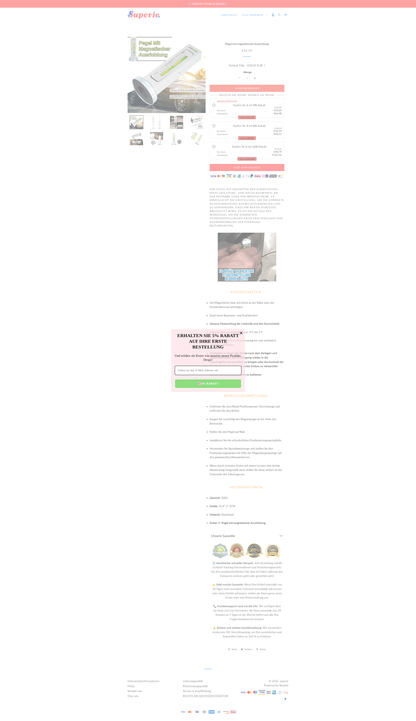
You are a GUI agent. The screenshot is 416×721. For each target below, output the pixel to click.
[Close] (241, 333)
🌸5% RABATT (208, 383)
